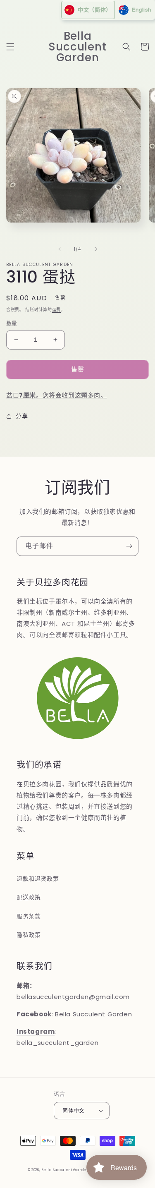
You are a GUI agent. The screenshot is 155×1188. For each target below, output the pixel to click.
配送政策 (29, 897)
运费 (56, 310)
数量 (11, 323)
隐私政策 (29, 935)
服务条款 (29, 916)
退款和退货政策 (38, 878)
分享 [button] (22, 416)
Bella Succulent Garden (64, 1169)
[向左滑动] (59, 249)
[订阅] (129, 546)
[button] (10, 47)
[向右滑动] (96, 249)
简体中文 (73, 1110)
